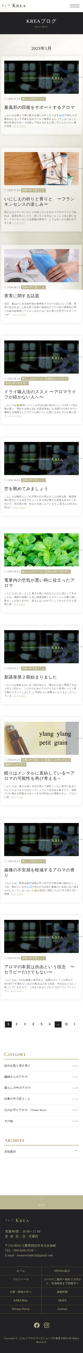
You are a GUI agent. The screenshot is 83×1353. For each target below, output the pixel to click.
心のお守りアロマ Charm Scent (25, 1110)
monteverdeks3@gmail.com (35, 1255)
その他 (8, 1121)
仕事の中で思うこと (17, 1098)
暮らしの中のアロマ (17, 1087)
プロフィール (21, 1279)
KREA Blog (20, 1300)
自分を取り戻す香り (17, 1065)
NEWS (62, 1300)
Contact (62, 1309)
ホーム (21, 1270)
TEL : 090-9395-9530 (19, 1250)
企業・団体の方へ (20, 1291)
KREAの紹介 (62, 1270)
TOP (41, 1205)
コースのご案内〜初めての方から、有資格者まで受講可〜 (62, 1281)
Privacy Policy (21, 1309)
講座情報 (62, 1291)
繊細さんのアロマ (16, 1076)
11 (66, 1024)
